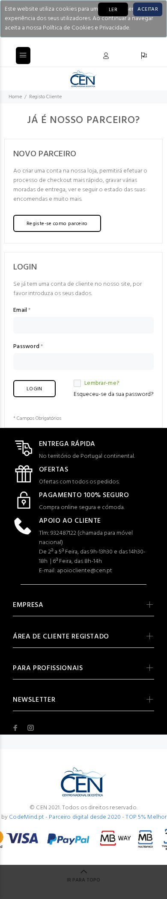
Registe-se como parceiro (57, 224)
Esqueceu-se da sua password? (114, 394)
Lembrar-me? (101, 383)
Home (15, 97)
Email (20, 310)
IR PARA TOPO (83, 880)
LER (113, 10)
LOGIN (34, 389)
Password (26, 346)
